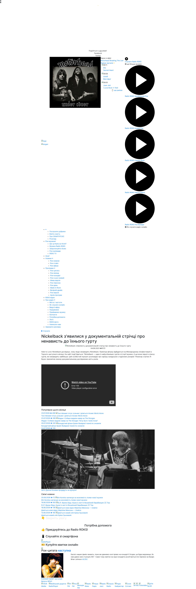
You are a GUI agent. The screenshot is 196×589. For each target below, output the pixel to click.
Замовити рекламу (53, 327)
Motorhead (105, 61)
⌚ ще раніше (116, 90)
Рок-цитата (54, 271)
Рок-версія (54, 293)
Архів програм (56, 295)
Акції (47, 256)
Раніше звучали (107, 63)
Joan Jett (107, 85)
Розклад (53, 239)
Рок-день (54, 285)
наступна (64, 550)
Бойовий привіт (48, 579)
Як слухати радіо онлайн (136, 227)
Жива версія (55, 280)
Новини (48, 258)
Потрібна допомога (57, 317)
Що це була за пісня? (58, 244)
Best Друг (107, 79)
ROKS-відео (50, 297)
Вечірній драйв (56, 290)
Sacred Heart (108, 70)
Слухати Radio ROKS (133, 62)
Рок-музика (50, 241)
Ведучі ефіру (55, 307)
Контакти (53, 315)
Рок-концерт (55, 275)
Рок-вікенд (54, 273)
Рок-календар (55, 251)
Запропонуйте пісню (58, 249)
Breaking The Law (116, 61)
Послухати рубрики (58, 231)
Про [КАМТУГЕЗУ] (57, 236)
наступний (58, 579)
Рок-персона (55, 283)
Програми (49, 268)
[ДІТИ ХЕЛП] (151, 585)
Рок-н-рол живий (57, 278)
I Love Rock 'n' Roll (110, 88)
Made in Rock (55, 288)
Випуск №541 (46, 581)
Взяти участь (55, 234)
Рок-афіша (54, 266)
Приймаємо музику (57, 312)
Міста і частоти (56, 302)
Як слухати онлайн (57, 305)
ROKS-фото (54, 322)
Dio (104, 68)
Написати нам (55, 324)
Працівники (54, 310)
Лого (51, 320)
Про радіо (49, 300)
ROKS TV (53, 253)
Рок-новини (54, 261)
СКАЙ (105, 77)
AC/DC (85, 559)
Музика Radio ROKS (57, 246)
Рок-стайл (54, 263)
